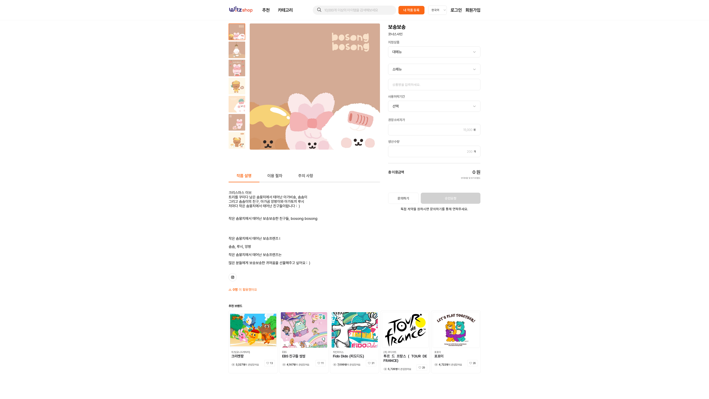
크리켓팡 (237, 356)
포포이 (437, 352)
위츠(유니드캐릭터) (240, 352)
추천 (266, 10)
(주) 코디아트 (389, 352)
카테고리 (285, 10)
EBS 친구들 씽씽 (293, 356)
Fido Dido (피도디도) (348, 356)
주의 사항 (305, 175)
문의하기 (403, 198)
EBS (284, 352)
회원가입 (472, 10)
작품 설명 (244, 175)
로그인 (456, 10)
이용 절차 (274, 175)
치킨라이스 (338, 352)
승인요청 (450, 198)
